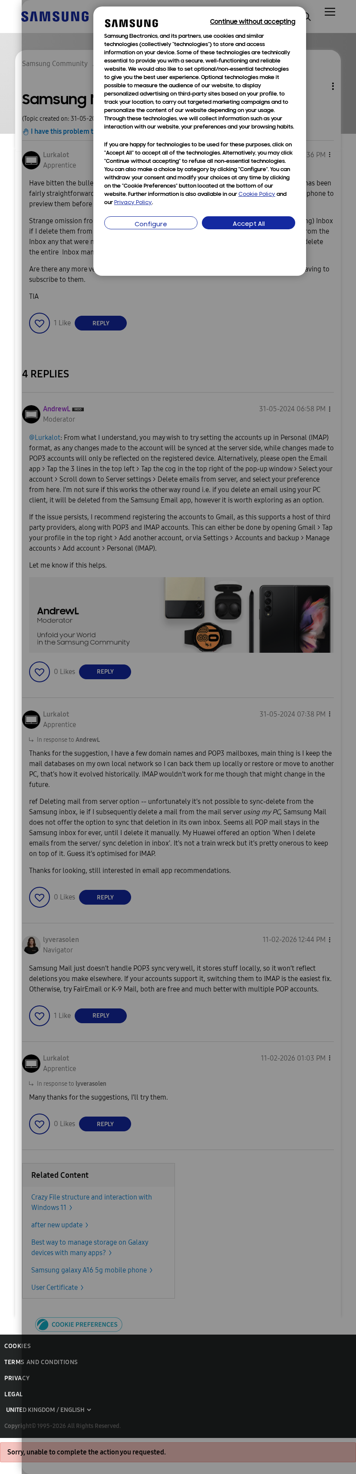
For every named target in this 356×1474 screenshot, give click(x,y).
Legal (13, 1394)
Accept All (249, 224)
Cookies (17, 1346)
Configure (151, 224)
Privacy (17, 1378)
